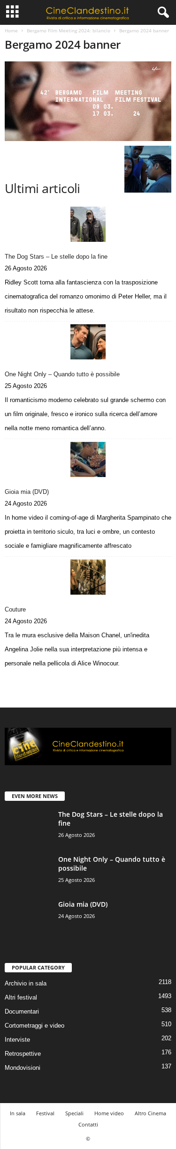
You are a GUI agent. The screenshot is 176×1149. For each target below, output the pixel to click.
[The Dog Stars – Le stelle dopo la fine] (88, 224)
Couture (15, 609)
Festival (45, 1113)
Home (11, 30)
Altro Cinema (150, 1113)
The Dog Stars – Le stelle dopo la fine (56, 256)
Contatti (88, 1124)
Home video (109, 1113)
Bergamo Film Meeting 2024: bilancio (68, 30)
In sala (17, 1113)
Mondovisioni (22, 1067)
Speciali (74, 1113)
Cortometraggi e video (34, 1025)
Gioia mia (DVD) (27, 491)
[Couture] (88, 577)
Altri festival (21, 997)
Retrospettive (23, 1053)
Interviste (17, 1039)
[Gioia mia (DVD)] (88, 459)
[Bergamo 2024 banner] (88, 101)
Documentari (22, 1011)
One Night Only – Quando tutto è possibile (62, 374)
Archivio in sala (25, 983)
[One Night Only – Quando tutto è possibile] (88, 341)
